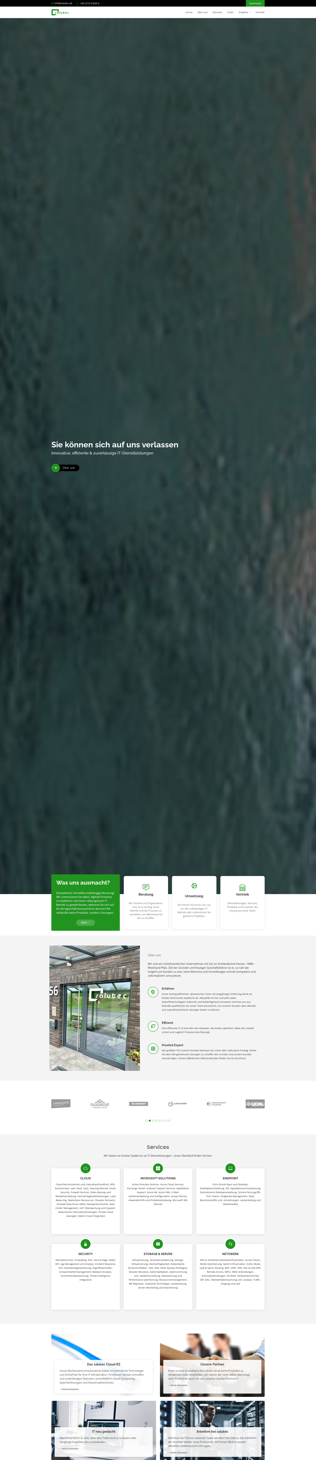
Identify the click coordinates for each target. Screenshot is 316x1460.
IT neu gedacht (104, 1432)
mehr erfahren (70, 1389)
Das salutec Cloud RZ (103, 1364)
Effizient (167, 1022)
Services (217, 12)
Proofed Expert (172, 1045)
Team (230, 12)
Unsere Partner (212, 1364)
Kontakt (260, 12)
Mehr (84, 922)
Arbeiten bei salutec (212, 1432)
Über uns (203, 12)
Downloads (255, 3)
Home (189, 12)
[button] (146, 1121)
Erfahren (168, 988)
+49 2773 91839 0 (89, 3)
